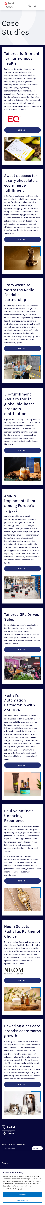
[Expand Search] (35, 5)
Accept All (22, 1194)
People (5, 1163)
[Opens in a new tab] (13, 125)
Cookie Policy (14, 1189)
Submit (36, 1148)
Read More (23, 130)
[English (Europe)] (29, 5)
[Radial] (11, 5)
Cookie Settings (22, 1200)
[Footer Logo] (8, 1134)
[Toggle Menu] (41, 6)
